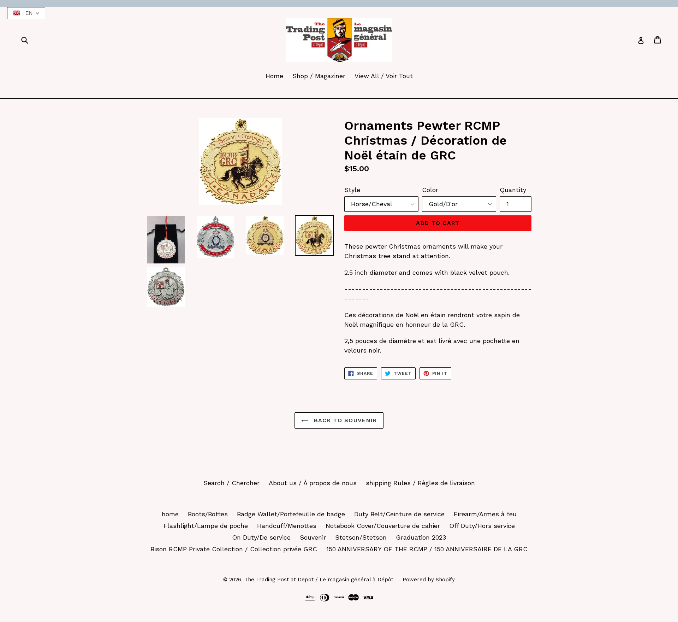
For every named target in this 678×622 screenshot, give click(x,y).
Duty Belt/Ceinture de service (399, 514)
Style (352, 189)
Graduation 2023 (421, 537)
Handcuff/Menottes (286, 525)
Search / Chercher (231, 483)
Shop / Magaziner (318, 76)
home (170, 514)
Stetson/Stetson (361, 537)
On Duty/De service (261, 537)
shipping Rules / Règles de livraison (420, 483)
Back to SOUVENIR (344, 420)
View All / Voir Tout (384, 76)
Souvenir (313, 537)
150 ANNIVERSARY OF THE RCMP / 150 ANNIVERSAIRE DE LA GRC (427, 549)
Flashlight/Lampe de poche (205, 525)
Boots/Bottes (208, 514)
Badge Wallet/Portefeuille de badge (291, 514)
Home (274, 76)
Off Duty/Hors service (482, 525)
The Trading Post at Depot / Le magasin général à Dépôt (318, 579)
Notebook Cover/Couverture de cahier (383, 525)
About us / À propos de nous (313, 483)
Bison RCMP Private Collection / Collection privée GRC (233, 549)
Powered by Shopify (429, 579)
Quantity (513, 189)
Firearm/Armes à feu (485, 514)
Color (430, 189)
